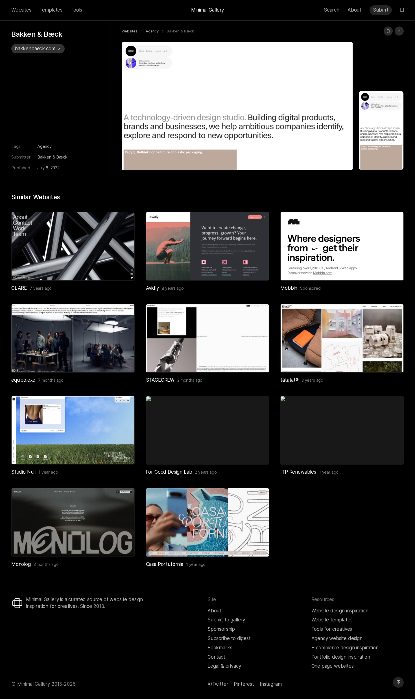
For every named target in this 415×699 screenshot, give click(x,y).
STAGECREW (160, 380)
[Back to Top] (398, 682)
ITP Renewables (298, 472)
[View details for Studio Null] (73, 430)
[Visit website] (399, 31)
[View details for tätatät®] (342, 338)
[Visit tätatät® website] (392, 361)
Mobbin (288, 288)
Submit (380, 10)
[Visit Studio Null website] (123, 453)
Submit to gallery (226, 620)
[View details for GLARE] (73, 246)
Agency (44, 146)
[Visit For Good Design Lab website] (257, 453)
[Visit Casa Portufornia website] (257, 545)
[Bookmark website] (388, 31)
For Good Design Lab (169, 472)
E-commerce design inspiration (345, 647)
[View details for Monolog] (73, 522)
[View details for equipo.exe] (73, 338)
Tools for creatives (331, 629)
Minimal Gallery (207, 10)
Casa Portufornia (164, 564)
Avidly (152, 288)
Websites (21, 10)
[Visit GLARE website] (123, 269)
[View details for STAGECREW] (207, 338)
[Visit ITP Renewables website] (392, 453)
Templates (51, 10)
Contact (216, 657)
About (354, 10)
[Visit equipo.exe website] (123, 361)
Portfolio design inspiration (340, 657)
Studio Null (23, 472)
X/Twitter (217, 684)
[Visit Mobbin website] (342, 246)
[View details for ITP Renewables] (342, 430)
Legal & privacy (224, 666)
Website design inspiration (340, 611)
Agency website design (336, 638)
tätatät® (289, 380)
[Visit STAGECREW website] (257, 361)
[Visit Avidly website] (257, 269)
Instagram (270, 684)
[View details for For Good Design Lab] (207, 430)
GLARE (19, 288)
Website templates (332, 620)
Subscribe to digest (229, 638)
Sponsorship (221, 629)
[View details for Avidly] (207, 246)
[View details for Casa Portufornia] (207, 522)
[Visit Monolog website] (123, 545)
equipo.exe (23, 380)
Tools (76, 10)
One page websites (332, 666)
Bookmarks (219, 647)
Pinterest (244, 684)
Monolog (21, 564)
